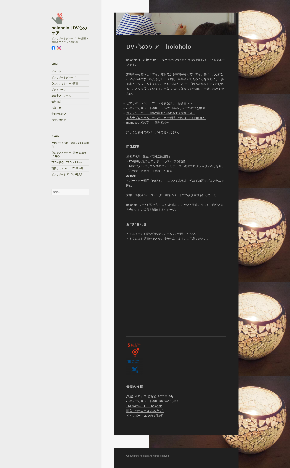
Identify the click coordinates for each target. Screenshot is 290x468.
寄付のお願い (59, 113)
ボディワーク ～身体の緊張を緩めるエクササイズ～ (160, 113)
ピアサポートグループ (64, 77)
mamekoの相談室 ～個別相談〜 (147, 122)
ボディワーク (59, 89)
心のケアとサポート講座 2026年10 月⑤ (152, 401)
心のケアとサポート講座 (65, 83)
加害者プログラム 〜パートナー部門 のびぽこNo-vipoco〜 (166, 117)
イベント (56, 71)
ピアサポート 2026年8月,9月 (67, 174)
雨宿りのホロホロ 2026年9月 (67, 168)
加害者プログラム (61, 95)
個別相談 (56, 101)
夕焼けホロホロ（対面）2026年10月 (150, 396)
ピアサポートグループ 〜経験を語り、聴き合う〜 (159, 103)
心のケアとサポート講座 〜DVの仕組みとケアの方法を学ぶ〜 (167, 108)
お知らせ (56, 107)
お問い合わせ (59, 119)
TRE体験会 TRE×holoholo (67, 162)
